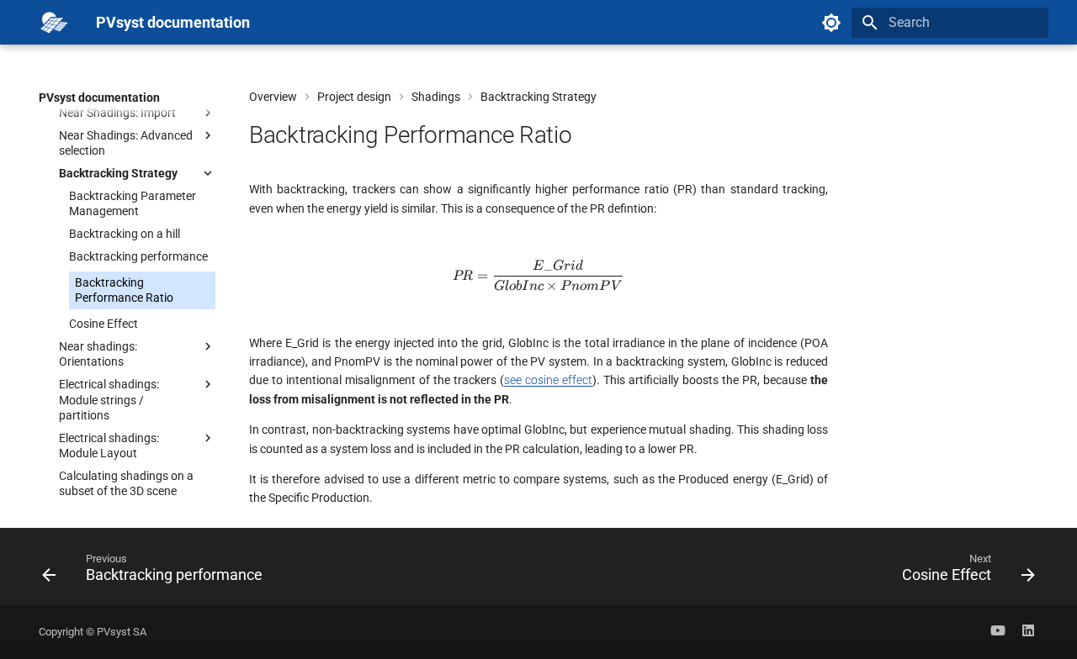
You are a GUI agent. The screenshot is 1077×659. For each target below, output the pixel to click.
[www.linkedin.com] (1028, 632)
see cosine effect (548, 380)
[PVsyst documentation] (54, 22)
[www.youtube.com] (997, 632)
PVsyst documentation (99, 97)
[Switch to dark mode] (831, 23)
